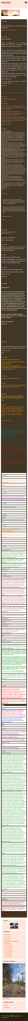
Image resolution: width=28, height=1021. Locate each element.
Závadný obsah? (17, 1015)
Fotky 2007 (7, 937)
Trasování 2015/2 (9, 951)
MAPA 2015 (7, 943)
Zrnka (6, 1005)
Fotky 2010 (7, 939)
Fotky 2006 (7, 934)
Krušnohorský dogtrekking (11, 941)
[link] (10, 149)
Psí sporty (7, 1007)
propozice (11, 731)
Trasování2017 (8, 956)
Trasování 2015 (8, 949)
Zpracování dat (5, 1017)
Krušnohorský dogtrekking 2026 (9, 29)
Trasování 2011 (8, 945)
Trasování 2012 (8, 947)
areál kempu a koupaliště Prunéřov (11, 740)
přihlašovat (20, 732)
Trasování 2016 (8, 954)
